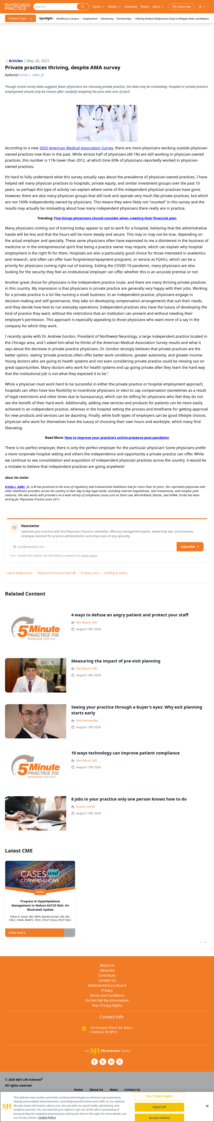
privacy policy (89, 555)
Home (78, 1090)
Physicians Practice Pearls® (56, 573)
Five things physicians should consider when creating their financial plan (115, 218)
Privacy (107, 990)
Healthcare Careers (67, 18)
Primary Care (90, 573)
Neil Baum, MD (86, 622)
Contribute (107, 975)
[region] (107, 1106)
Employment (90, 18)
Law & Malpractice (19, 573)
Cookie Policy (47, 1117)
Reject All (159, 1107)
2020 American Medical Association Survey (76, 147)
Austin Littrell (85, 806)
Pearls (145, 7)
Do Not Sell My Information (107, 1000)
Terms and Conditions (107, 995)
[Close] (207, 1106)
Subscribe (188, 547)
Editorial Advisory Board (107, 985)
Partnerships (124, 18)
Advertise (107, 970)
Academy (131, 7)
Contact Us (107, 980)
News (114, 1090)
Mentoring (107, 18)
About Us (107, 965)
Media (112, 7)
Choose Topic (17, 18)
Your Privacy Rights (107, 1005)
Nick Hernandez (87, 720)
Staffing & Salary (115, 573)
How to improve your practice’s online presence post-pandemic (117, 437)
